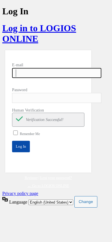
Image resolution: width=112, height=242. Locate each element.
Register (31, 177)
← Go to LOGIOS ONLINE (48, 186)
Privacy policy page (20, 193)
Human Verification (28, 110)
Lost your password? (56, 177)
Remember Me (30, 134)
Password (19, 90)
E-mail (17, 65)
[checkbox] (19, 120)
